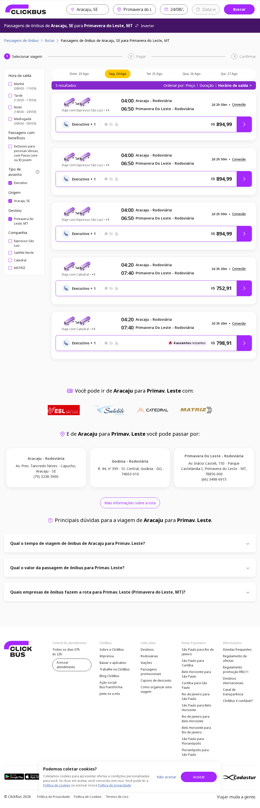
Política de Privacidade (53, 797)
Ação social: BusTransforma (111, 684)
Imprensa (107, 656)
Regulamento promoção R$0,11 (236, 669)
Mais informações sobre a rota (130, 502)
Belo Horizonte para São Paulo (196, 674)
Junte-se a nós (110, 694)
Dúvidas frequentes (237, 649)
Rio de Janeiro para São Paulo (195, 696)
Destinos (147, 649)
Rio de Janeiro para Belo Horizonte (195, 718)
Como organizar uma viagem (156, 689)
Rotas (50, 40)
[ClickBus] (25, 9)
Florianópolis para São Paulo (195, 752)
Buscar (239, 9)
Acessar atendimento (66, 664)
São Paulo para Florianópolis (193, 741)
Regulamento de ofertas (235, 658)
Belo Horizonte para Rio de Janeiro (196, 730)
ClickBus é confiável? (238, 701)
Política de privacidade (114, 785)
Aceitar (199, 777)
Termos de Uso (117, 797)
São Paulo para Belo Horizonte (196, 707)
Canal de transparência (233, 691)
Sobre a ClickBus (112, 649)
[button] (239, 104)
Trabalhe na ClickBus (115, 669)
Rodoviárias (149, 656)
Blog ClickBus (109, 676)
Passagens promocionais (151, 671)
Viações (146, 663)
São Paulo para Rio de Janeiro (198, 651)
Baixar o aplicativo (113, 663)
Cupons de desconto (156, 680)
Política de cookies (56, 785)
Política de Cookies (88, 797)
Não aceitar (166, 777)
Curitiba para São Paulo (194, 685)
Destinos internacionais (233, 680)
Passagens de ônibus (21, 40)
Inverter (147, 25)
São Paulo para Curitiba (193, 663)
